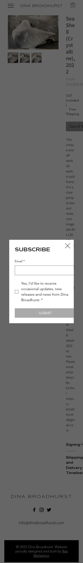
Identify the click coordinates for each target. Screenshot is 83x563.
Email (20, 261)
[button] (67, 246)
